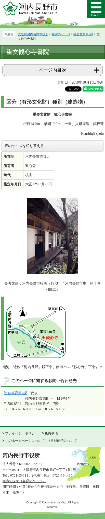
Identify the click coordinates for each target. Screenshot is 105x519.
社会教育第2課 (83, 34)
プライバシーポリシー (21, 433)
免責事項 (51, 433)
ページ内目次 (52, 70)
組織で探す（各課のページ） (24, 481)
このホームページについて (25, 441)
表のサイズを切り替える (24, 146)
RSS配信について (64, 441)
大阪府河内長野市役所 (33, 34)
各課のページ (61, 34)
